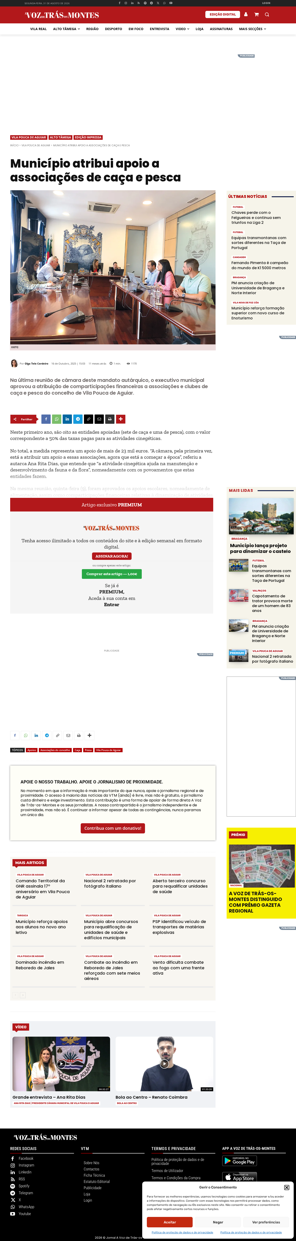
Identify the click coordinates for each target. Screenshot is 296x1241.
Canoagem (239, 257)
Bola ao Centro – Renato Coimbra (152, 1097)
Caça (77, 750)
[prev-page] (15, 995)
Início (14, 145)
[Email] (99, 419)
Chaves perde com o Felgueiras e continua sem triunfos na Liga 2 (256, 217)
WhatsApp (26, 1206)
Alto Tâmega (60, 137)
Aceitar (170, 1222)
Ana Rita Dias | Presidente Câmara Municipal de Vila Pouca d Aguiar (56, 1103)
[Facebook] (119, 3)
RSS (22, 1179)
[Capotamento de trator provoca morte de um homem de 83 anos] (238, 595)
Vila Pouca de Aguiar (29, 137)
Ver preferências (266, 1222)
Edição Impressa (88, 137)
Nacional (236, 885)
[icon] (256, 15)
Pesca (88, 750)
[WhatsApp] (164, 3)
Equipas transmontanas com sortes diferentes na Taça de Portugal (258, 242)
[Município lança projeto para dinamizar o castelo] (261, 516)
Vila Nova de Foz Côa (246, 302)
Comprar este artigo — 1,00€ (111, 573)
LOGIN (266, 3)
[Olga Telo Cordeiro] (15, 363)
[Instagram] (126, 3)
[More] (121, 419)
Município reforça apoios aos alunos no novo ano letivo (42, 927)
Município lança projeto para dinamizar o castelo (260, 548)
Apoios (32, 750)
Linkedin (25, 1172)
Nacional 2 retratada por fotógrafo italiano (110, 883)
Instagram (26, 1165)
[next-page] (23, 995)
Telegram (26, 1193)
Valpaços (259, 590)
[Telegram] (151, 3)
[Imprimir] (109, 419)
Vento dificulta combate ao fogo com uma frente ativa (178, 967)
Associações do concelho (55, 750)
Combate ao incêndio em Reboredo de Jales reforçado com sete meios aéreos (112, 970)
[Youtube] (170, 3)
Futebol (238, 207)
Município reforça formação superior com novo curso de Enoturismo (257, 313)
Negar (218, 1222)
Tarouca (22, 915)
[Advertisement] (148, 86)
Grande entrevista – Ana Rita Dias (48, 1097)
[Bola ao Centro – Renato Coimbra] (164, 1064)
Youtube (25, 1213)
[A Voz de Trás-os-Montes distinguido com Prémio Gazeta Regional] (262, 866)
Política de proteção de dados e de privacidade (182, 1232)
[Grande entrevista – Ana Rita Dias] (61, 1064)
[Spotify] (145, 3)
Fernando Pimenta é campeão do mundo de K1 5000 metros (259, 265)
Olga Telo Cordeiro (36, 363)
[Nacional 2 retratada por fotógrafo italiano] (238, 655)
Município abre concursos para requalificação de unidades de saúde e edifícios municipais (111, 930)
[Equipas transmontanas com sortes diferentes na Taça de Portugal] (238, 565)
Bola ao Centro (127, 1103)
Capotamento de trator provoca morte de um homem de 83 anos (272, 603)
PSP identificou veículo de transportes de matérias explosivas (179, 927)
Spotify (24, 1186)
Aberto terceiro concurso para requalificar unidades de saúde (180, 886)
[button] (286, 1187)
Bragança (239, 277)
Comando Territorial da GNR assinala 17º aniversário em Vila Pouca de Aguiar (43, 889)
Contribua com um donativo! (112, 828)
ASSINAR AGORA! (112, 556)
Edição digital (223, 14)
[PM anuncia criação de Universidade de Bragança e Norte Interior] (238, 625)
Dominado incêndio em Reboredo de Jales (40, 964)
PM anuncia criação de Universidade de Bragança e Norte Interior (257, 288)
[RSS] (139, 3)
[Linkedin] (132, 3)
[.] (246, 14)
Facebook (26, 1158)
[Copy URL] (88, 419)
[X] (158, 3)
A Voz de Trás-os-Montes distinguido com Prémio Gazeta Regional (255, 902)
